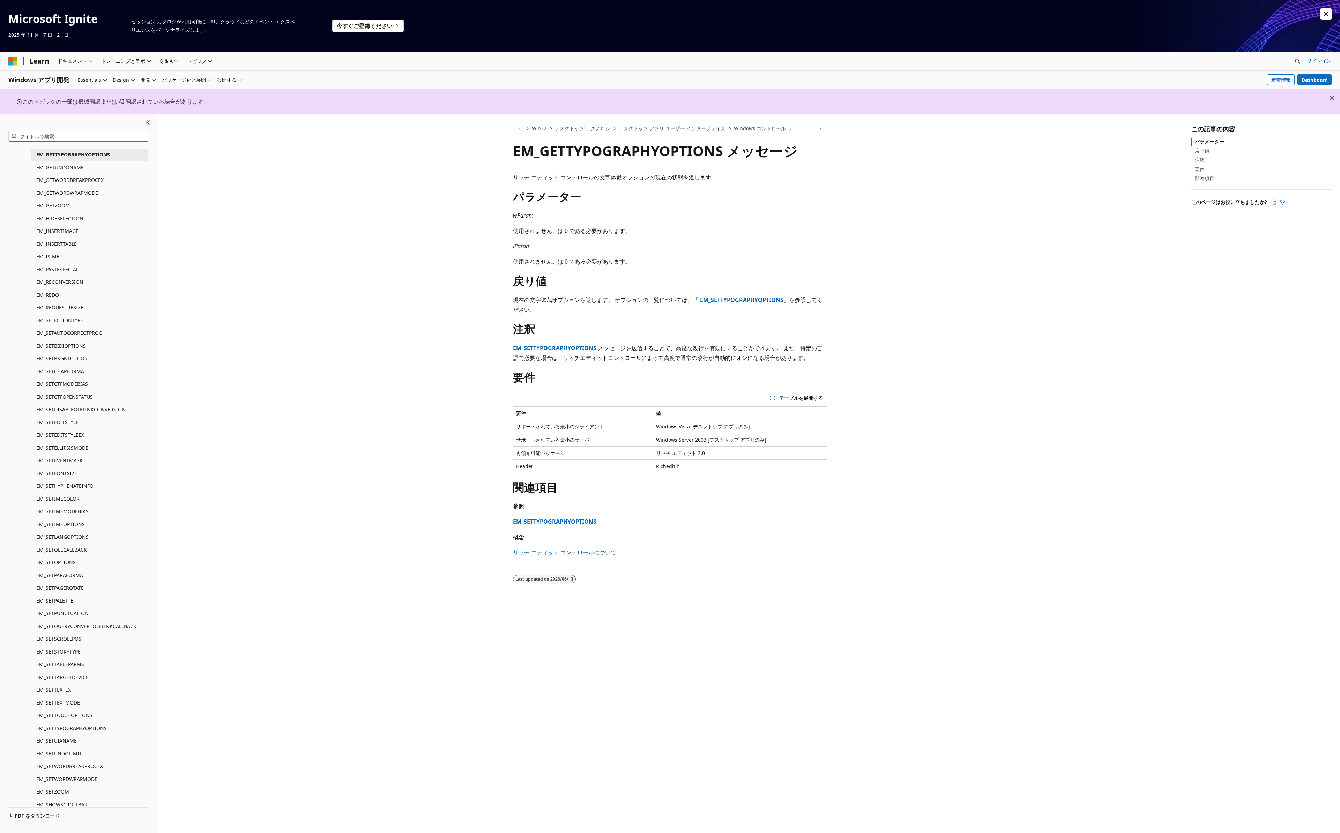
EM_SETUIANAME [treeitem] (56, 740)
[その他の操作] (821, 128)
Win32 (539, 128)
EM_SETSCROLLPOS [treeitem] (58, 638)
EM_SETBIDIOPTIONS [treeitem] (61, 345)
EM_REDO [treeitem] (47, 295)
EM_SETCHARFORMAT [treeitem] (61, 371)
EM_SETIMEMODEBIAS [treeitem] (62, 511)
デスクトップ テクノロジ (582, 128)
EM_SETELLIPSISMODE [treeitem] (62, 447)
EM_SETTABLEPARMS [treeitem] (60, 664)
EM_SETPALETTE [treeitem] (54, 600)
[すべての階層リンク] (519, 128)
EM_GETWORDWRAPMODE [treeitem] (67, 193)
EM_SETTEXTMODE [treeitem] (58, 702)
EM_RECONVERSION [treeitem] (59, 282)
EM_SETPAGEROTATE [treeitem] (60, 587)
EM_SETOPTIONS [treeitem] (56, 562)
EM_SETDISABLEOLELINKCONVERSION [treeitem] (81, 409)
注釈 (1200, 159)
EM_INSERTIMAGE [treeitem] (57, 231)
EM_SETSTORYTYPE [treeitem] (58, 651)
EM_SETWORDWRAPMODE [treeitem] (66, 779)
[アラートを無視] (1326, 14)
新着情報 (1281, 79)
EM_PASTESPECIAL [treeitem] (57, 269)
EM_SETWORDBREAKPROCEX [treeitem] (69, 766)
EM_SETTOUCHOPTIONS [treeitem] (64, 715)
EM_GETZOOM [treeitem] (53, 205)
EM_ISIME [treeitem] (47, 256)
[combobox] (78, 136)
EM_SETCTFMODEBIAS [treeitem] (62, 384)
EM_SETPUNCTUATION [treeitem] (62, 613)
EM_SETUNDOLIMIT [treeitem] (59, 753)
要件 (1200, 169)
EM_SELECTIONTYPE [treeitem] (59, 320)
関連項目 (1204, 178)
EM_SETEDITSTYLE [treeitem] (57, 422)
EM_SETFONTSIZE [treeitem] (56, 473)
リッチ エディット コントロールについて (564, 552)
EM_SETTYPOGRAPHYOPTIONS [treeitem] (71, 728)
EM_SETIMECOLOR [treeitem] (58, 498)
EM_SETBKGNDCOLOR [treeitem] (62, 358)
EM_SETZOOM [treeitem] (52, 791)
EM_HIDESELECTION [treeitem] (59, 218)
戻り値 (1202, 150)
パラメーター (1209, 141)
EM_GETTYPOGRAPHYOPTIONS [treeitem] (73, 154)
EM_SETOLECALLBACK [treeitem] (61, 549)
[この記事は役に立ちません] (1282, 202)
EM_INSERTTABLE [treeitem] (56, 244)
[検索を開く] (1297, 61)
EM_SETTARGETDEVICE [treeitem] (62, 677)
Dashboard (1315, 79)
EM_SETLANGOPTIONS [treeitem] (62, 536)
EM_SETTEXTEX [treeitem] (53, 689)
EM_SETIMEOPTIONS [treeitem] (60, 524)
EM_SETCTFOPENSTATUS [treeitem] (64, 396)
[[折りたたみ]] (148, 122)
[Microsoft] (12, 61)
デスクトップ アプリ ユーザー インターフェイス (672, 128)
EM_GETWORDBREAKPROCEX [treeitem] (70, 180)
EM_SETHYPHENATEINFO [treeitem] (65, 485)
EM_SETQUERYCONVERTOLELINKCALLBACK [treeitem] (86, 626)
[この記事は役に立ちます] (1274, 202)
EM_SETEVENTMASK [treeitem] (59, 460)
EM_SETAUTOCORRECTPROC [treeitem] (69, 333)
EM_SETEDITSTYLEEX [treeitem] (60, 435)
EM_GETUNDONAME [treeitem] (60, 167)
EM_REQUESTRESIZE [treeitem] (59, 307)
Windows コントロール (760, 128)
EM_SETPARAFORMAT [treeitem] (60, 575)
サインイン (1319, 60)
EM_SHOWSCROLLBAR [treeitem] (62, 804)
